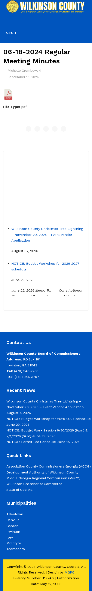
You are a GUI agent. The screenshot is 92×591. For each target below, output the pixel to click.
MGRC (69, 572)
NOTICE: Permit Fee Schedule (31, 442)
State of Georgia (19, 490)
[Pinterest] (46, 129)
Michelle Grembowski (24, 71)
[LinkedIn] (63, 129)
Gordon (12, 526)
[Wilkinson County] (46, 6)
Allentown (14, 514)
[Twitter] (37, 129)
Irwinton (13, 532)
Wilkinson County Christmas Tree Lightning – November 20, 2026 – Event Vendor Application (47, 232)
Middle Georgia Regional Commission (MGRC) (43, 478)
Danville (12, 520)
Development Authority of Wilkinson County (42, 472)
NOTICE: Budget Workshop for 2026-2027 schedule (48, 419)
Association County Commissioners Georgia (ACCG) (48, 466)
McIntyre (13, 543)
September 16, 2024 (23, 77)
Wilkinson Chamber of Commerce (34, 484)
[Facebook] (28, 129)
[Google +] (55, 129)
